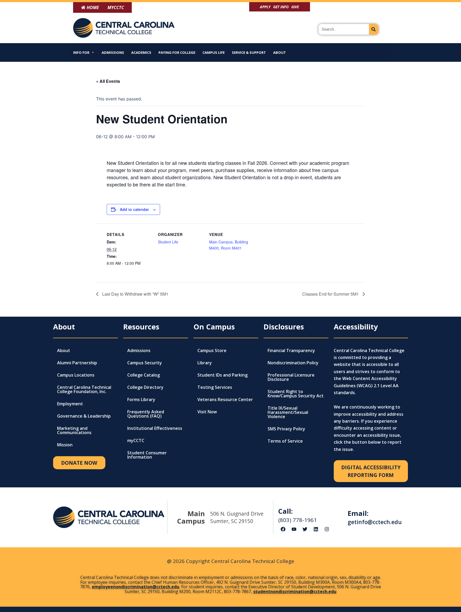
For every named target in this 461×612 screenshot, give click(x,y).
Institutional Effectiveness (154, 428)
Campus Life (213, 52)
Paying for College (176, 52)
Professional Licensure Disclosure (291, 377)
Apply (265, 6)
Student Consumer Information (147, 455)
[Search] (373, 29)
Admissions (113, 52)
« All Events (108, 81)
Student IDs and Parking (222, 375)
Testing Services (214, 387)
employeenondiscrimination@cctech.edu (135, 587)
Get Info (281, 6)
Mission (65, 445)
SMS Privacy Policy (286, 429)
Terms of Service (285, 441)
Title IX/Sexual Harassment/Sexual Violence (288, 412)
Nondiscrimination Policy (293, 363)
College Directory (145, 387)
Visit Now (207, 412)
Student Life (168, 241)
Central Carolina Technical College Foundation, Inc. (84, 389)
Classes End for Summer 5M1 (331, 294)
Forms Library (141, 399)
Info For (81, 52)
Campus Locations (75, 375)
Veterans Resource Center (225, 399)
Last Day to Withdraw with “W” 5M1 (134, 294)
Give (295, 6)
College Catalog (143, 375)
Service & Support (249, 52)
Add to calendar (134, 209)
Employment (70, 404)
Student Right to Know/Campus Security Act (296, 394)
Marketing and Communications (74, 430)
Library (204, 363)
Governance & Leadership (84, 416)
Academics (141, 52)
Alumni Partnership (77, 363)
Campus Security (144, 363)
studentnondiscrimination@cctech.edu (294, 591)
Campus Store (211, 350)
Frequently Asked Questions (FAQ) (145, 414)
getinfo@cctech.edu (375, 522)
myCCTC (135, 440)
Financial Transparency (291, 350)
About (279, 52)
